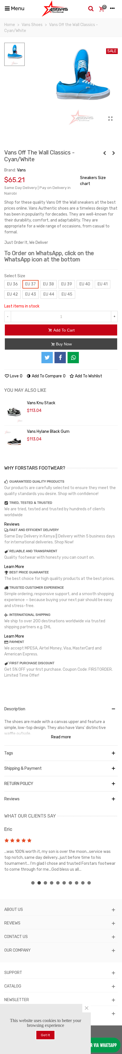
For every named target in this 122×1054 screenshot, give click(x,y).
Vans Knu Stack (41, 403)
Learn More (14, 566)
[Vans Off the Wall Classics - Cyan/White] (110, 119)
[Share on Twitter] (47, 357)
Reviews (12, 524)
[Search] (90, 8)
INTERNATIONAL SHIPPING (30, 615)
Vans (21, 170)
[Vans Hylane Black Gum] (14, 440)
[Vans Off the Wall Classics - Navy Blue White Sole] (113, 153)
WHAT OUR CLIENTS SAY (30, 816)
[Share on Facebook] (60, 357)
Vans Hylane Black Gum (48, 431)
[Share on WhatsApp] (73, 357)
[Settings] (112, 8)
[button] (33, 883)
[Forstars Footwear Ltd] (55, 8)
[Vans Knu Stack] (14, 411)
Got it (45, 1035)
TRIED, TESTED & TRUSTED (30, 503)
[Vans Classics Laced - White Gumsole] (104, 153)
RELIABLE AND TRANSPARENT (33, 551)
